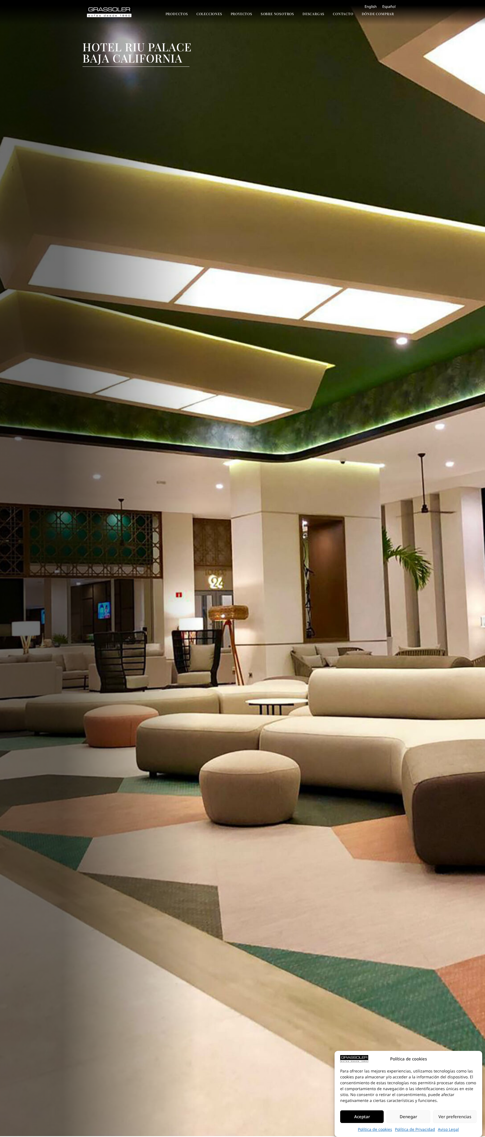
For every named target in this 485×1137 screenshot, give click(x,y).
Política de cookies (375, 1129)
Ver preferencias (454, 1117)
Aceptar (362, 1117)
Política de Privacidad (415, 1129)
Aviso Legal (448, 1129)
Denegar (408, 1117)
